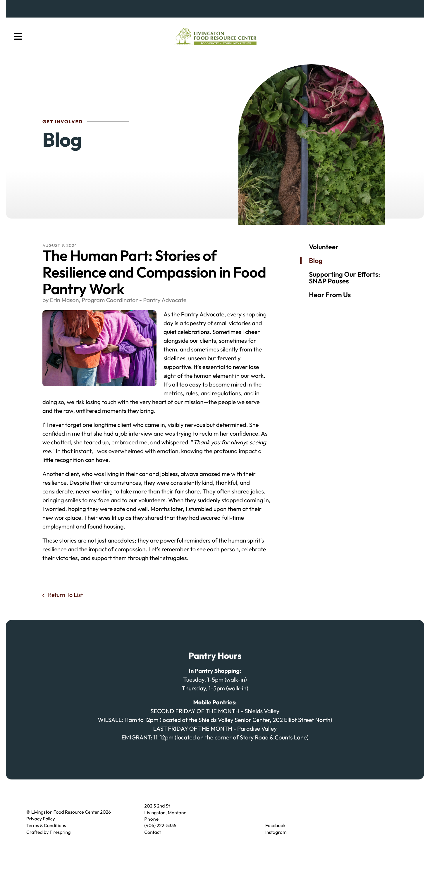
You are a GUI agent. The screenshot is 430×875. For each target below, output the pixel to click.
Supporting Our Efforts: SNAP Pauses (344, 277)
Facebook (275, 826)
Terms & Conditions (46, 826)
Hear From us (330, 294)
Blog (316, 260)
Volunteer (323, 246)
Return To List (65, 595)
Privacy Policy (40, 819)
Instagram (276, 832)
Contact (152, 832)
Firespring (60, 832)
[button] (18, 37)
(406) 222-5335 (160, 826)
